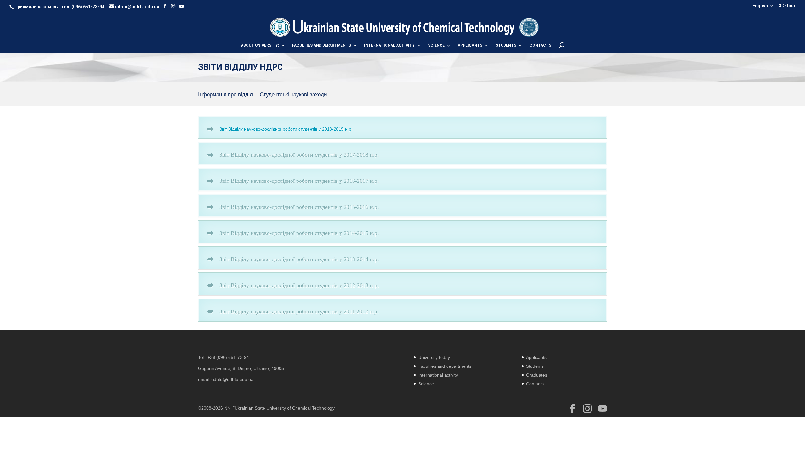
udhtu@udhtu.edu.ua (232, 379)
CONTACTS (540, 45)
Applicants (536, 357)
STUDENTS (506, 45)
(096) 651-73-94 (87, 6)
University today (434, 357)
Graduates (536, 375)
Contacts (535, 383)
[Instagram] (173, 6)
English (760, 5)
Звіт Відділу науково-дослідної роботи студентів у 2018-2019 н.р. (286, 128)
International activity (438, 375)
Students (535, 366)
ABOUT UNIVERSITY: (260, 45)
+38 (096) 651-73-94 (228, 357)
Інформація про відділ (225, 95)
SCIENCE (436, 45)
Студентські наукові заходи (293, 95)
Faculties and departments (444, 366)
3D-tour (787, 5)
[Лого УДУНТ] (528, 27)
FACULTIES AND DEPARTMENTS (321, 45)
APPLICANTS (470, 45)
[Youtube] (181, 6)
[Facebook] (165, 6)
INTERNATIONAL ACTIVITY (389, 45)
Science (426, 383)
